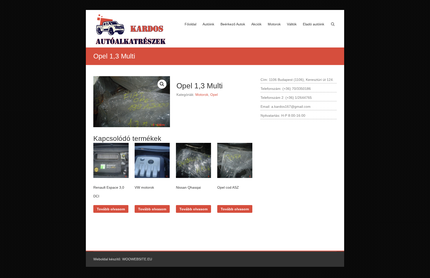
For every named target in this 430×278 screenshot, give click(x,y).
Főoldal (190, 24)
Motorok (274, 24)
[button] (162, 84)
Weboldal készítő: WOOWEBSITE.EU (122, 259)
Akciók (256, 24)
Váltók (292, 24)
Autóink (208, 24)
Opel (214, 95)
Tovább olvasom (111, 209)
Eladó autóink (313, 24)
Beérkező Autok (232, 24)
